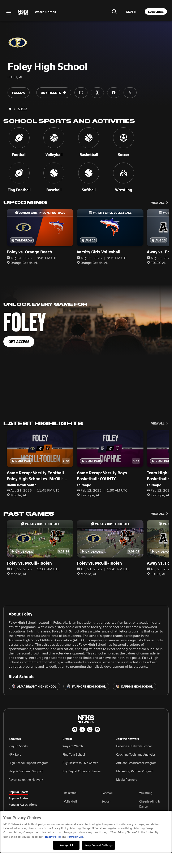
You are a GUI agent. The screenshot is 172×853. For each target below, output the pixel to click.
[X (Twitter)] (82, 729)
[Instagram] (90, 729)
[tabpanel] (113, 803)
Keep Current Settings (98, 845)
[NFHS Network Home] (23, 12)
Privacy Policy (52, 837)
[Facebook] (74, 729)
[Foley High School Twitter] (130, 92)
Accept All (66, 845)
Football (107, 793)
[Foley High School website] (80, 92)
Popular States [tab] (18, 798)
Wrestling (145, 793)
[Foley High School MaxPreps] (97, 92)
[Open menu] (9, 12)
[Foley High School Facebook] (113, 92)
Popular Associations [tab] (23, 804)
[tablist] (30, 798)
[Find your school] (114, 11)
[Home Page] (10, 108)
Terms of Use (75, 837)
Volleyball (70, 801)
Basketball (71, 793)
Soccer (106, 801)
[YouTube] (97, 729)
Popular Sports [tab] (18, 791)
